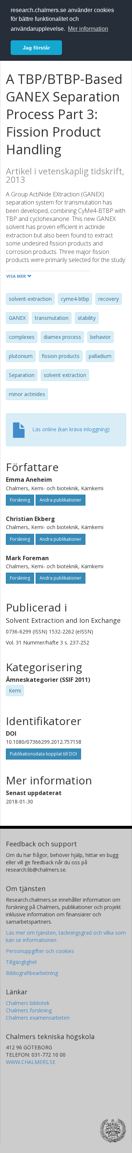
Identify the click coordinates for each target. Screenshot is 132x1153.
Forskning (20, 500)
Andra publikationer (60, 500)
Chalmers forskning (29, 1010)
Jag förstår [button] (36, 48)
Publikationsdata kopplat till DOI (43, 754)
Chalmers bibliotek (28, 1002)
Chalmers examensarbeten (38, 1017)
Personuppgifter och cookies (40, 950)
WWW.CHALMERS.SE (30, 1061)
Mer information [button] (88, 29)
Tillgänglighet (21, 961)
